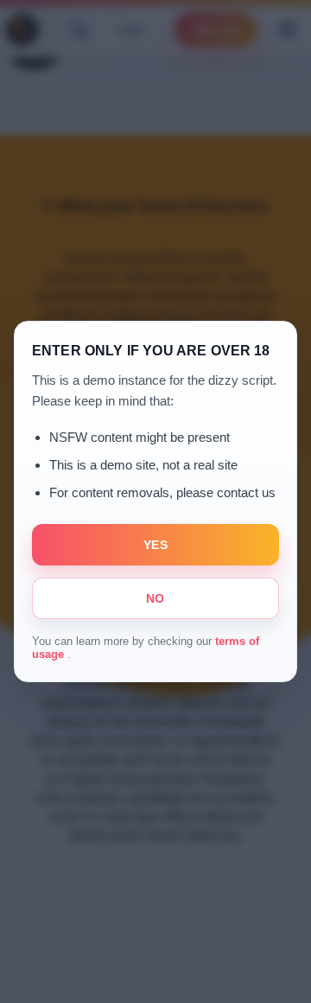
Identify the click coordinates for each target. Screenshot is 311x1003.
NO (155, 598)
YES (155, 545)
